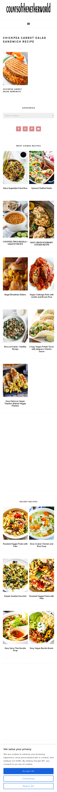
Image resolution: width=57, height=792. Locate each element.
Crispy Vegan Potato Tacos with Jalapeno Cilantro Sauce (41, 349)
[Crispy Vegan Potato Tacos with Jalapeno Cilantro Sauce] (41, 326)
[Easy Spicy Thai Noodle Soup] (15, 627)
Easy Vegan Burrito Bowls (41, 648)
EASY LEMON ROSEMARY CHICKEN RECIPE (41, 243)
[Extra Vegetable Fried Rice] (15, 167)
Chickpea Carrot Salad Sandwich (12, 90)
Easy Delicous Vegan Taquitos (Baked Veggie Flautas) (15, 403)
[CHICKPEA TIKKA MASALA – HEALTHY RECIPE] (15, 219)
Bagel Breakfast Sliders (15, 294)
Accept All (28, 771)
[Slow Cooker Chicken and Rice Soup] (41, 523)
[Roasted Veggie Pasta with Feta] (15, 523)
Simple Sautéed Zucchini (15, 596)
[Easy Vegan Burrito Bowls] (41, 627)
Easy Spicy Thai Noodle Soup (15, 649)
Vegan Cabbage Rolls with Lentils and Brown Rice (42, 295)
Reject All (28, 786)
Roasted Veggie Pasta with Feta (15, 545)
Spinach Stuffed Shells (41, 188)
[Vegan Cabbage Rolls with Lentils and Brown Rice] (41, 273)
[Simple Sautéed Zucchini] (15, 575)
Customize (28, 778)
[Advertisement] (28, 456)
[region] (28, 768)
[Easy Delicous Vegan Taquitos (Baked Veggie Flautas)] (15, 380)
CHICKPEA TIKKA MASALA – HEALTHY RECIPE (15, 243)
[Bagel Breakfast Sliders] (15, 273)
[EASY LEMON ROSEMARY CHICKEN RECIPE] (41, 219)
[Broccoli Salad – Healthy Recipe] (15, 326)
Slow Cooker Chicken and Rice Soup (41, 545)
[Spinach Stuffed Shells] (41, 167)
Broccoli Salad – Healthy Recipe (15, 348)
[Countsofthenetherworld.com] (28, 16)
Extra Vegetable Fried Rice (15, 188)
